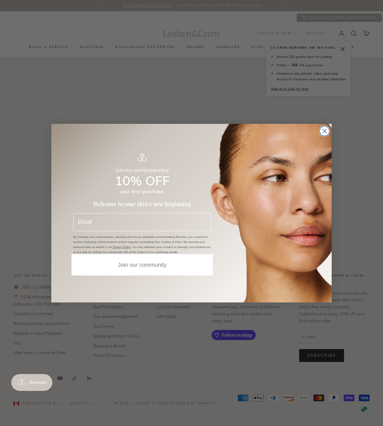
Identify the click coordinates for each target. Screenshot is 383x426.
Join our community (142, 265)
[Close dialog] (324, 131)
